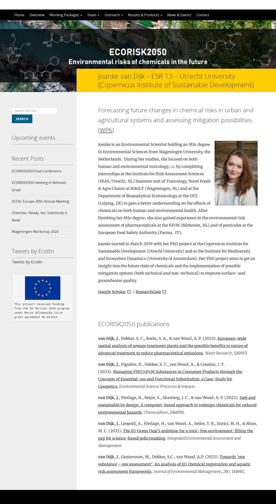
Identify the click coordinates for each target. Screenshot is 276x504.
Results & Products (144, 15)
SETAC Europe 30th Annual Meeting (40, 201)
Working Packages (65, 15)
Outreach (113, 15)
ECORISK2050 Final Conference (36, 171)
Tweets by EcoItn (27, 261)
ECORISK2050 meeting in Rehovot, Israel (39, 186)
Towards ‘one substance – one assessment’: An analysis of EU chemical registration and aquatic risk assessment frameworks (174, 464)
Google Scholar (112, 291)
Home (19, 15)
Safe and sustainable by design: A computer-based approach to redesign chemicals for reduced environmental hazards (177, 405)
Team (92, 15)
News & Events (179, 15)
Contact (202, 15)
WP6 (106, 130)
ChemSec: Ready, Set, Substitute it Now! (39, 216)
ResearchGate (148, 291)
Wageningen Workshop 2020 (35, 231)
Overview (37, 15)
